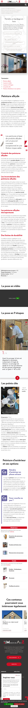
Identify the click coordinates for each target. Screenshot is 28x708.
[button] (10, 400)
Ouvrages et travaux (10, 8)
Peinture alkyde (7, 81)
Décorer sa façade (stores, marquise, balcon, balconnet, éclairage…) (14, 50)
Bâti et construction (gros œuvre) (8, 10)
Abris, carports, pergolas (10, 39)
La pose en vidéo (7, 83)
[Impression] (26, 322)
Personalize (14, 706)
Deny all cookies (20, 704)
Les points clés (7, 86)
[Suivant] (17, 378)
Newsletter (14, 664)
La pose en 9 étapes (8, 84)
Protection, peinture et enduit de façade (9, 11)
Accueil (2, 8)
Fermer (18, 675)
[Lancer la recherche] (25, 4)
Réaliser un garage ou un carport (12, 46)
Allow (18, 298)
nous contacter (13, 657)
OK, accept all (9, 704)
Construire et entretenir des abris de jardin (14, 43)
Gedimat (12, 531)
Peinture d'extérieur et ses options (12, 88)
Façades (18, 10)
